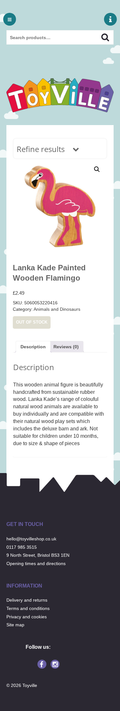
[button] (97, 169)
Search (99, 36)
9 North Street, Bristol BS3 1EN (37, 555)
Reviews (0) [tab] (66, 346)
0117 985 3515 (21, 547)
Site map (15, 624)
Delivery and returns (26, 600)
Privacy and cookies (26, 616)
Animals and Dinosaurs (57, 309)
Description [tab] (33, 346)
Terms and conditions (28, 608)
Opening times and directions (36, 563)
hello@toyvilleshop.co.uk (31, 538)
